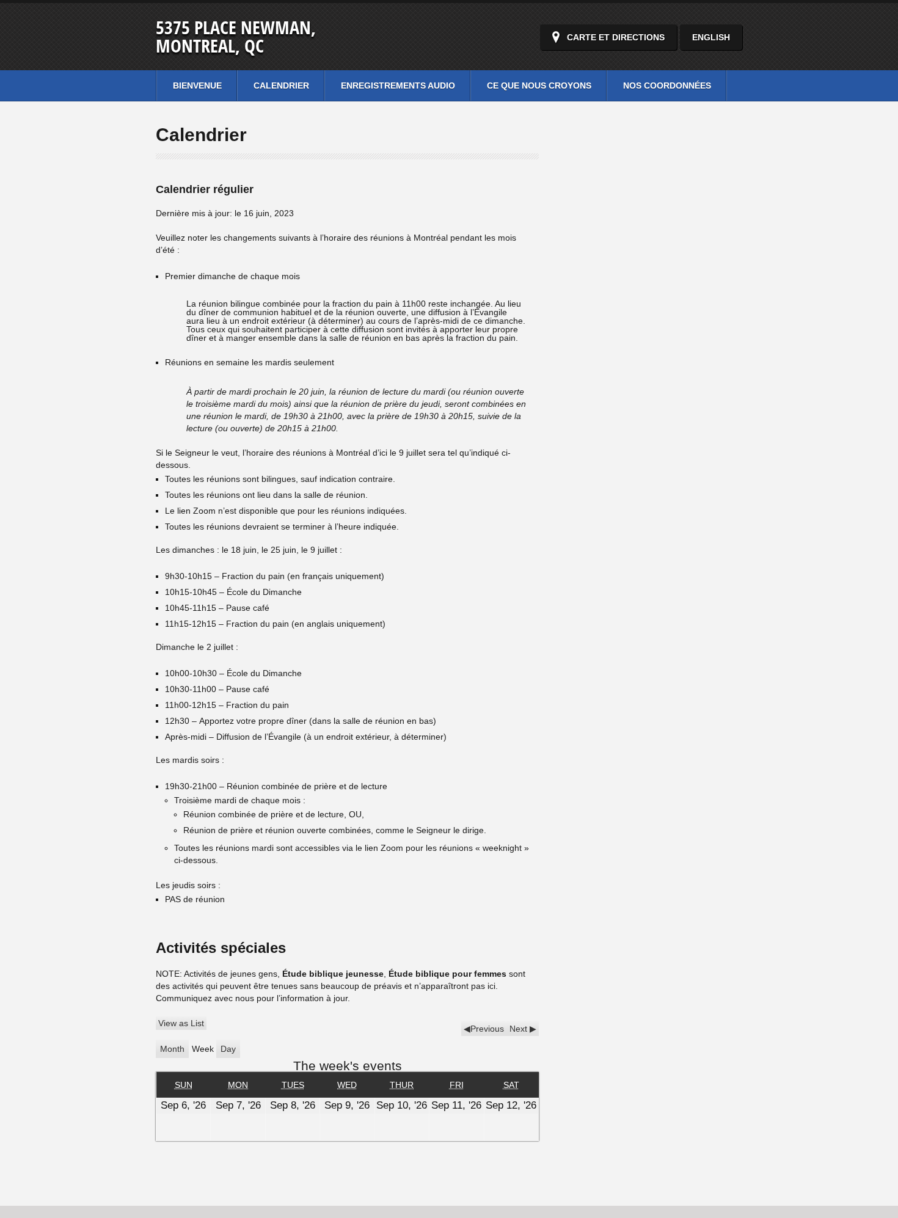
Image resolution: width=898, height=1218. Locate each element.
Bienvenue (197, 85)
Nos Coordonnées (667, 85)
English (711, 37)
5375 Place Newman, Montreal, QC (236, 36)
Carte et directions (616, 37)
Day (228, 1049)
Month (172, 1049)
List (181, 1023)
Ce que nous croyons (539, 85)
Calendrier (281, 85)
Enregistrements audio (398, 85)
